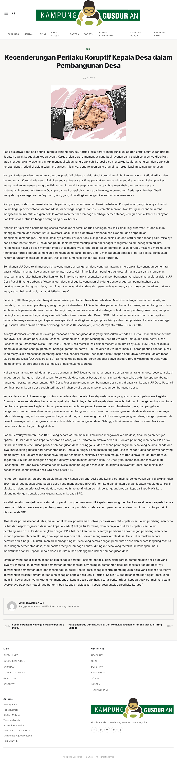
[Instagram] (100, 729)
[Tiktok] (120, 729)
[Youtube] (107, 729)
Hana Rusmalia (10, 709)
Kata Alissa (55, 34)
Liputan (29, 34)
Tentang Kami (159, 34)
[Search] (13, 13)
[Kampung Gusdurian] (88, 13)
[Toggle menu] (6, 13)
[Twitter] (114, 729)
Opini (43, 34)
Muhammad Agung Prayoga (17, 735)
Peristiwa (97, 667)
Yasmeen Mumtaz (12, 720)
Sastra (74, 34)
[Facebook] (94, 729)
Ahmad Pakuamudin (13, 725)
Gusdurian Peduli (14, 661)
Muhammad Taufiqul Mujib (16, 730)
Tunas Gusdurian (14, 672)
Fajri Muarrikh (10, 741)
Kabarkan (9, 667)
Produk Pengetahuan (106, 34)
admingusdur (10, 704)
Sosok (95, 678)
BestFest (9, 684)
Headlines (12, 34)
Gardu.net (9, 678)
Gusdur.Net (10, 655)
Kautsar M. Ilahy (11, 715)
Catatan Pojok (136, 34)
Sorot (88, 34)
